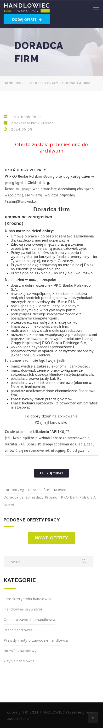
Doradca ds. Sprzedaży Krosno (30, 497)
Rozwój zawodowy (20, 650)
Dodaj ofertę (24, 19)
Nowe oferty (51, 537)
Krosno (60, 489)
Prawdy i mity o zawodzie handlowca (36, 640)
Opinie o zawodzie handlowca (29, 619)
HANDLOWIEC (52, 712)
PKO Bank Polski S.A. (79, 497)
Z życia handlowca (19, 661)
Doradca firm (39, 489)
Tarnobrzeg (14, 489)
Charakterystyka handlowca (27, 598)
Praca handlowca (18, 629)
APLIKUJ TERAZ (52, 473)
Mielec (9, 504)
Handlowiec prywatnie (23, 609)
